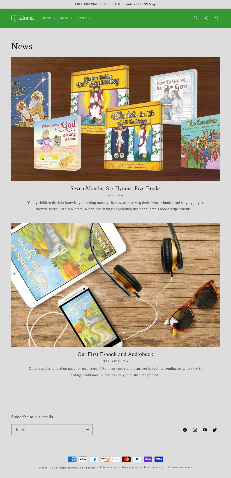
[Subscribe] (87, 429)
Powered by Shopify (83, 467)
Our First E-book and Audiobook (115, 354)
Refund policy (108, 467)
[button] (49, 18)
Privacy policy (130, 467)
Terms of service (153, 467)
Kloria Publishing (59, 467)
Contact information (180, 467)
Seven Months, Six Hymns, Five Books (115, 188)
